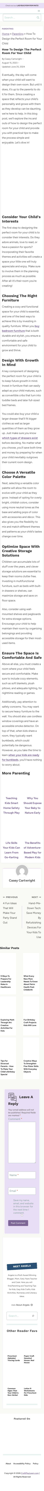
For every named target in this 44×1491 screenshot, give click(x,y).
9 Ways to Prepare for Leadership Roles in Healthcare (6, 981)
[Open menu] (39, 11)
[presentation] (8, 963)
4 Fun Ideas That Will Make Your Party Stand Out (10, 910)
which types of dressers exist (20, 438)
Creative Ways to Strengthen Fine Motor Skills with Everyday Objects (31, 1066)
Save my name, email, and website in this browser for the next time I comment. (23, 1206)
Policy (35, 1463)
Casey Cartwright (13, 59)
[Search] (33, 1315)
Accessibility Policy (22, 1463)
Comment (15, 1119)
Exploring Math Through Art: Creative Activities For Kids (7, 1025)
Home (5, 33)
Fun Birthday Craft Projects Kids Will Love (30, 1022)
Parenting (7, 29)
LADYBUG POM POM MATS (27, 6)
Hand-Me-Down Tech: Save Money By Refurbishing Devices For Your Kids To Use (33, 917)
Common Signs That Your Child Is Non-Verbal (13, 1391)
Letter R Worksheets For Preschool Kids (30, 1391)
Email (14, 1191)
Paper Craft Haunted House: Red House (29, 1359)
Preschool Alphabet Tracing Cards (14, 1358)
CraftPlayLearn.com (30, 1473)
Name (14, 1175)
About (8, 1463)
